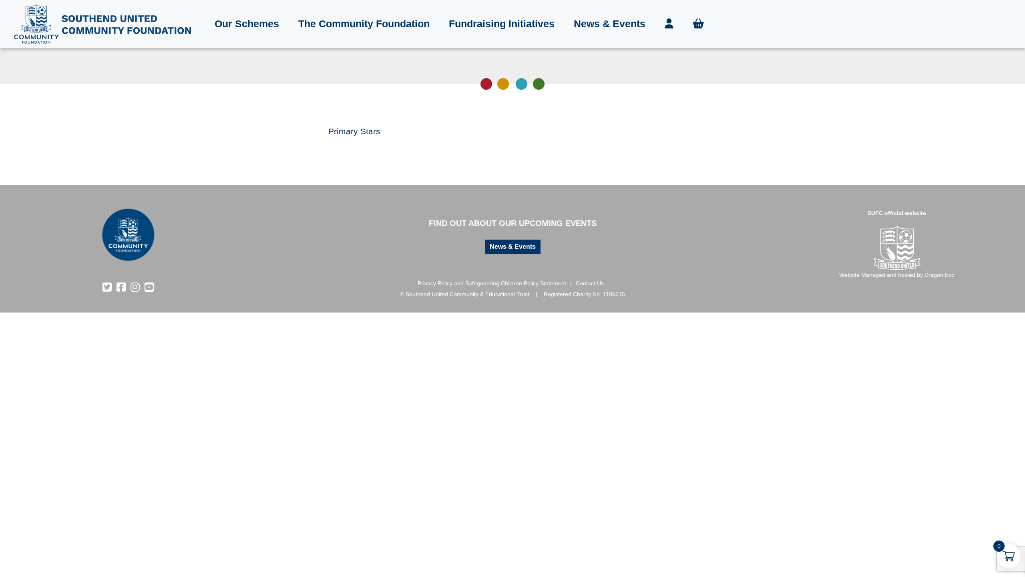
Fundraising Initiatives (502, 23)
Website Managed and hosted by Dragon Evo (897, 275)
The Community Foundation (364, 23)
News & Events (609, 23)
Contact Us (590, 283)
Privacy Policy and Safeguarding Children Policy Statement (492, 283)
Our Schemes (247, 23)
